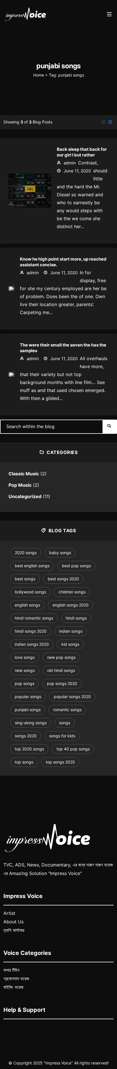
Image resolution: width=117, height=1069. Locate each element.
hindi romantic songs (34, 618)
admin (69, 163)
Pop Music (20, 485)
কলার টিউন (11, 970)
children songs (71, 591)
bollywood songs (30, 591)
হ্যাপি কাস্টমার (13, 930)
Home (38, 75)
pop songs (24, 683)
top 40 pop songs (73, 748)
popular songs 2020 (72, 696)
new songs (25, 670)
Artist (9, 913)
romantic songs (67, 709)
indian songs (70, 631)
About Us (13, 921)
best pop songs (76, 565)
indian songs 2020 (32, 644)
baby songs (60, 552)
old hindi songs (61, 670)
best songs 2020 (63, 578)
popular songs (28, 696)
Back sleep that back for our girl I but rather (82, 152)
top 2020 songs (29, 748)
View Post (29, 192)
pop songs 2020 (62, 683)
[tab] (103, 122)
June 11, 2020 (76, 171)
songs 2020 (26, 735)
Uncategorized (25, 496)
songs (64, 722)
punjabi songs (28, 709)
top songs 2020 (60, 762)
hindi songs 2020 (31, 631)
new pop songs (61, 657)
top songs (24, 762)
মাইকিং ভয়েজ (13, 987)
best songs (25, 578)
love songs (25, 657)
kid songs (70, 644)
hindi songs (76, 618)
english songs (27, 604)
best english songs (32, 565)
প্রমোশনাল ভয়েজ (16, 978)
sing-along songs (31, 722)
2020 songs (26, 552)
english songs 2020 (71, 604)
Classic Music (24, 473)
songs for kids (62, 735)
